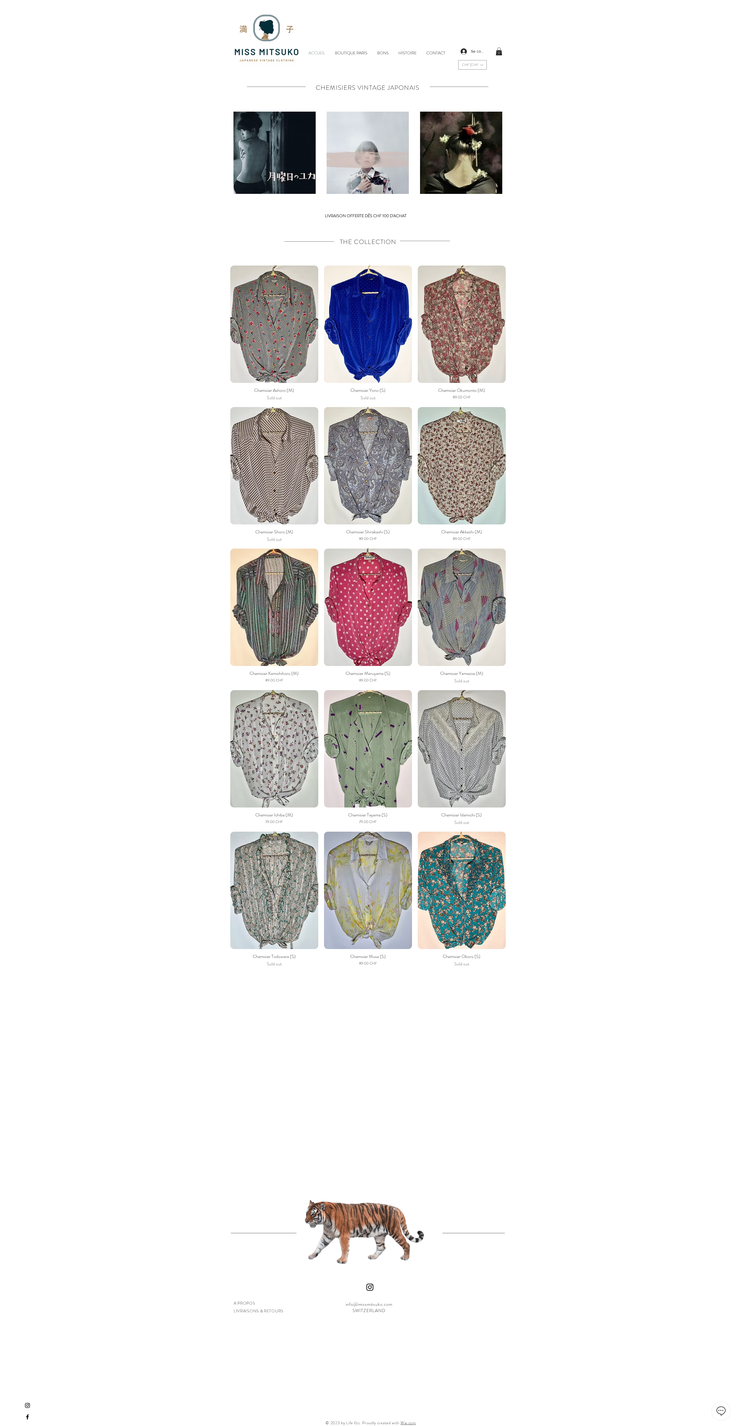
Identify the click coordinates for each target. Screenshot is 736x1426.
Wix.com (408, 1423)
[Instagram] (370, 1287)
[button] (472, 65)
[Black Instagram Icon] (27, 1405)
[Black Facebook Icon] (27, 1417)
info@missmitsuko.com (369, 1304)
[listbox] (472, 65)
